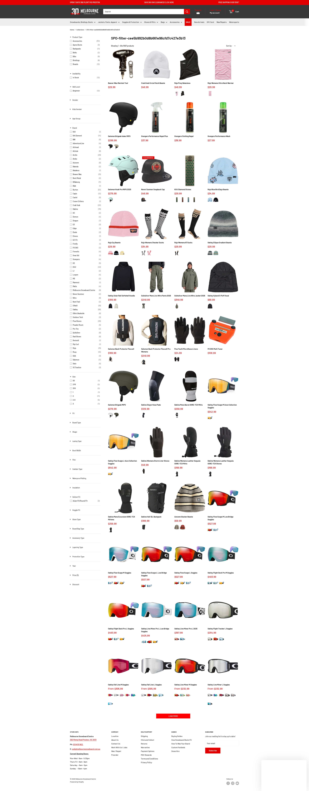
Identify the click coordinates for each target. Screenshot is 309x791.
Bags (163, 22)
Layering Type (77, 547)
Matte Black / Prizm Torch (215, 639)
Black (110, 146)
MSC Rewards (146, 755)
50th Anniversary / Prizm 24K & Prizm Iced (122, 583)
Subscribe (213, 750)
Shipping (144, 736)
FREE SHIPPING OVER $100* (228, 2)
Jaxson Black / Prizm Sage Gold (155, 695)
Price (75, 575)
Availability (76, 74)
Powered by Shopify (77, 782)
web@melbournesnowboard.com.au (86, 749)
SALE (188, 22)
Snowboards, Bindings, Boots (81, 22)
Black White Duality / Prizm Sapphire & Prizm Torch (182, 639)
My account (215, 13)
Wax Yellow (122, 253)
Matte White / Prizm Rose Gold (122, 695)
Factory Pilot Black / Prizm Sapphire (221, 639)
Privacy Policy (146, 762)
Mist (116, 306)
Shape (74, 432)
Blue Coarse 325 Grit (188, 199)
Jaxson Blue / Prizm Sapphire (182, 695)
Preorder (114, 755)
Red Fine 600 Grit (182, 199)
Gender (75, 100)
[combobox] (143, 11)
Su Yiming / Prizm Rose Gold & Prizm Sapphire (176, 639)
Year (74, 566)
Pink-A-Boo (110, 253)
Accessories (174, 22)
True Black (182, 93)
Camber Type (77, 469)
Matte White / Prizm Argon (133, 695)
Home (72, 30)
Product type (77, 37)
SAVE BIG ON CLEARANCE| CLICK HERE (159, 2)
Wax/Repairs (222, 22)
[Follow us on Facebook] (228, 783)
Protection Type (78, 557)
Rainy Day (116, 146)
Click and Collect (147, 740)
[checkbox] (85, 41)
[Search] (187, 11)
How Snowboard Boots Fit (181, 740)
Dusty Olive (143, 306)
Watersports (234, 22)
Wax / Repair (116, 751)
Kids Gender (77, 109)
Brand (74, 128)
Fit (73, 413)
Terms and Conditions (149, 759)
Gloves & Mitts (149, 22)
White (143, 93)
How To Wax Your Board (180, 744)
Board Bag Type (78, 529)
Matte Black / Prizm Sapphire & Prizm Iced (210, 583)
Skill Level (76, 87)
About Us (114, 740)
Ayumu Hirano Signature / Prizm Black (233, 695)
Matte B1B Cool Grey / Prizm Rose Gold (188, 695)
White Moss (110, 199)
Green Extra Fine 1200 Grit (176, 199)
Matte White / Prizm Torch (127, 695)
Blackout (210, 306)
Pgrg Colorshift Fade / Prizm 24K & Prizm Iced (210, 418)
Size (74, 377)
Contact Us (115, 744)
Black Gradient (210, 253)
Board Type (76, 423)
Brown (182, 527)
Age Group (76, 119)
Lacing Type (76, 441)
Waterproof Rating (79, 478)
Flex (74, 460)
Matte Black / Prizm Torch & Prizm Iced (210, 530)
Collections (80, 30)
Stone (176, 527)
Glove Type (76, 519)
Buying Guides (176, 736)
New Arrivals (199, 22)
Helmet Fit (76, 497)
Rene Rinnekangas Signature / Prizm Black (227, 695)
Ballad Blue (210, 199)
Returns (144, 744)
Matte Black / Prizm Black (210, 639)
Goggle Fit (76, 510)
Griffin (176, 415)
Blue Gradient (215, 253)
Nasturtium (149, 253)
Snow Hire (175, 751)
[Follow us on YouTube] (237, 783)
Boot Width (76, 450)
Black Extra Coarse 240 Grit (194, 199)
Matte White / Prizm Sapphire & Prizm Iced (215, 530)
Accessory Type (78, 538)
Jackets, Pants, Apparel (107, 22)
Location (114, 736)
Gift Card (210, 22)
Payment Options (147, 751)
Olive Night (116, 415)
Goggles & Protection (130, 22)
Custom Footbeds (178, 747)
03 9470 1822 (78, 744)
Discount (75, 584)
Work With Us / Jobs (119, 747)
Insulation (76, 488)
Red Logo (143, 199)
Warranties (145, 747)
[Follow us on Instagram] (232, 783)
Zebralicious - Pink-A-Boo (176, 93)
